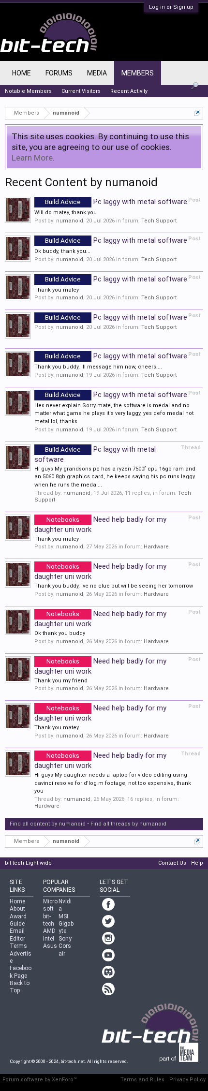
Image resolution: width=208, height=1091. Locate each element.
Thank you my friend (61, 681)
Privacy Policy (187, 1079)
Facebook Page (20, 972)
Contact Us (172, 863)
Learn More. (33, 157)
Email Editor (17, 935)
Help (197, 863)
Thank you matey (56, 290)
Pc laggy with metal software (116, 201)
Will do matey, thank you (65, 212)
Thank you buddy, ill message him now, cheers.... (98, 367)
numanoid (69, 221)
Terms (18, 946)
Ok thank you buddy (59, 633)
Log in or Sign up (171, 7)
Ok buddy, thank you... (62, 251)
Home (21, 73)
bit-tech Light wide (28, 863)
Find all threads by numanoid (128, 824)
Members (137, 73)
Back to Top (20, 987)
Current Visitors (81, 91)
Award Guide (18, 920)
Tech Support (159, 221)
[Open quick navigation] (197, 113)
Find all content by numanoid (48, 824)
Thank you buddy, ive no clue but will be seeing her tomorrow (113, 586)
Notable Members (28, 91)
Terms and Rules (142, 1079)
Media (97, 73)
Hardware (156, 547)
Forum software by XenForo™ (39, 1079)
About (17, 908)
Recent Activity (129, 91)
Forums (59, 73)
